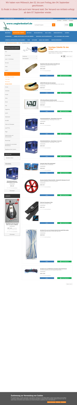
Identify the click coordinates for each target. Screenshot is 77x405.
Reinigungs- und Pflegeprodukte (44, 36)
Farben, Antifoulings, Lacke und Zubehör (24, 36)
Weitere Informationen (51, 402)
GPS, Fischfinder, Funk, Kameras (61, 36)
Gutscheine (34, 40)
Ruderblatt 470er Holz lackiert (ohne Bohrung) (50, 63)
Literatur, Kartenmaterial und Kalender (15, 40)
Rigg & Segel (48, 32)
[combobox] (30, 56)
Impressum (71, 18)
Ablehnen (58, 402)
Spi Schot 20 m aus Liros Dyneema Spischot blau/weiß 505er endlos (54, 230)
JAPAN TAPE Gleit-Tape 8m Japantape (48, 83)
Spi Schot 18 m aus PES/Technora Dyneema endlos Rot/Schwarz (53, 268)
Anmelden (71, 20)
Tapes (28, 40)
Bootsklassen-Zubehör (18, 32)
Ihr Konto (65, 20)
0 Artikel (66, 24)
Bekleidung (8, 32)
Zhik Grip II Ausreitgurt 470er (46, 202)
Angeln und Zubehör (44, 40)
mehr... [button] (47, 75)
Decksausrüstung (38, 32)
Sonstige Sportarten (56, 40)
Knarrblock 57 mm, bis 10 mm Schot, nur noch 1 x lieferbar (12, 224)
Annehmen (63, 402)
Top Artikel (8, 163)
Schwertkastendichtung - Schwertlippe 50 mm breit (51, 118)
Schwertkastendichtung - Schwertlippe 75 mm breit (51, 141)
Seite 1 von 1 (69, 56)
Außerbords (8, 36)
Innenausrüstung (58, 32)
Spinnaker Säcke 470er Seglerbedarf (47, 163)
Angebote (7, 196)
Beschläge (29, 32)
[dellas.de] (18, 26)
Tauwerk (67, 32)
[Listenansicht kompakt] (64, 56)
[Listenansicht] (61, 56)
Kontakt (66, 18)
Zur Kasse (59, 20)
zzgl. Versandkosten (48, 70)
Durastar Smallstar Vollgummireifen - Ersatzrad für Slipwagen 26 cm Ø (55, 180)
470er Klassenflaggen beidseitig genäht (48, 100)
